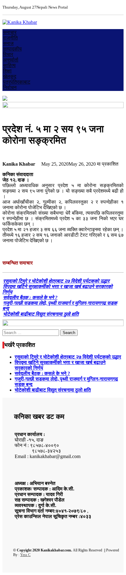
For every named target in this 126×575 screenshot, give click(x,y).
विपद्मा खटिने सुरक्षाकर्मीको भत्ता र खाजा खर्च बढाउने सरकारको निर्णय (57, 289)
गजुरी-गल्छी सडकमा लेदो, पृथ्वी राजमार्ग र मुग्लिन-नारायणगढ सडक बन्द (59, 305)
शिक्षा (7, 70)
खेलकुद (9, 76)
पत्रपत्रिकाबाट (16, 82)
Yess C (25, 555)
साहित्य (9, 65)
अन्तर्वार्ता (10, 59)
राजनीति (10, 37)
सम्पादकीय (12, 48)
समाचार (10, 32)
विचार (8, 54)
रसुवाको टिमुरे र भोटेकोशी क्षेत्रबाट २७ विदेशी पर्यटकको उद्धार (56, 281)
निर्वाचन (10, 87)
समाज (8, 43)
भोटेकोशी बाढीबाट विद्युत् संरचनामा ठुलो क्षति (41, 314)
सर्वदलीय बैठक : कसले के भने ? (30, 297)
